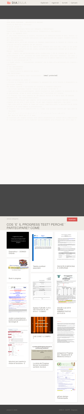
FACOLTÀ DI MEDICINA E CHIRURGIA (66, 267)
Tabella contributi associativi (39, 267)
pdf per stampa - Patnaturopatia (63, 397)
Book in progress (15, 278)
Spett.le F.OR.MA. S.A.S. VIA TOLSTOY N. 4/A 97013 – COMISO (42, 310)
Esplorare (44, 3)
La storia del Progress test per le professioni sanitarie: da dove (41, 365)
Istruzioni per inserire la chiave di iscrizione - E (17, 362)
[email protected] (50, 75)
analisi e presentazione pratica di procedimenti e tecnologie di (18, 320)
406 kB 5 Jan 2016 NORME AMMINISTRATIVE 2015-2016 (64, 310)
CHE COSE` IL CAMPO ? (41, 337)
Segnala (74, 410)
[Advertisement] (42, 12)
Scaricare (72, 219)
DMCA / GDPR (64, 410)
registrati (55, 3)
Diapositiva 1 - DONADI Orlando (17, 252)
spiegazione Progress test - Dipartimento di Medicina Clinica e (65, 355)
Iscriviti (65, 3)
